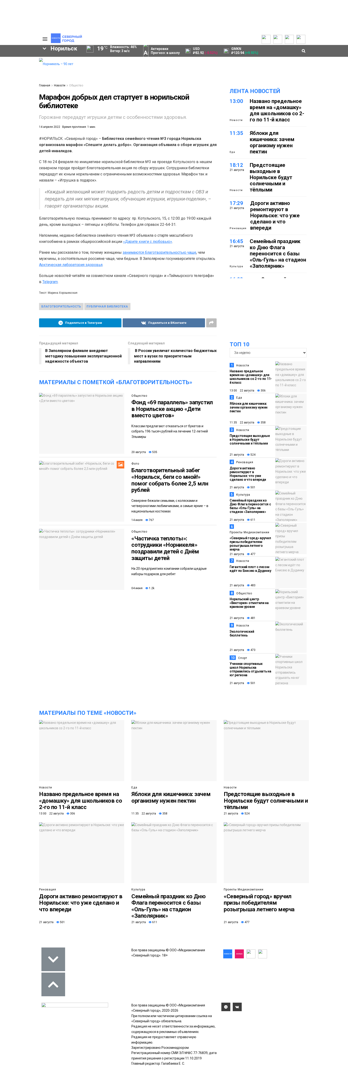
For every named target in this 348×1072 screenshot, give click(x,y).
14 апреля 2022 (49, 127)
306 (263, 390)
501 (252, 487)
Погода (10, 92)
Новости (59, 85)
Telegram (50, 282)
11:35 (236, 133)
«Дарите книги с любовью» (147, 241)
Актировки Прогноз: (165, 51)
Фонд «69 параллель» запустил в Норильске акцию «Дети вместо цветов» (172, 409)
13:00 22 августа (242, 390)
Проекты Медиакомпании (249, 532)
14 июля (137, 520)
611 (252, 519)
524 (252, 454)
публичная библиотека (107, 306)
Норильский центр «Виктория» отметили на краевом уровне (249, 603)
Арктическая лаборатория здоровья (71, 264)
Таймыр (15, 128)
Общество (76, 85)
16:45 (236, 241)
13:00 (236, 101)
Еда (232, 152)
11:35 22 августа (242, 422)
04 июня (137, 588)
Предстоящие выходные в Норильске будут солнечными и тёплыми (271, 177)
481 (252, 618)
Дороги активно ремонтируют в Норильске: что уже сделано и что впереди (275, 215)
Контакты (12, 71)
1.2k (151, 588)
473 (252, 650)
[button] (20, 97)
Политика (12, 76)
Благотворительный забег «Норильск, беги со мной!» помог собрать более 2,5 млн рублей (169, 480)
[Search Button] (27, 174)
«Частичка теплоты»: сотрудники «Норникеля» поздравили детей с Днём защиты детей (165, 548)
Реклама (12, 66)
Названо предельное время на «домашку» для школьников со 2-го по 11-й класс (277, 110)
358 (263, 422)
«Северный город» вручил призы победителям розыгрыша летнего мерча (250, 543)
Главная (44, 85)
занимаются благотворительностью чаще (159, 252)
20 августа (138, 452)
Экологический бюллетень (242, 633)
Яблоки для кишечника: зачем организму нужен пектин (272, 142)
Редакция (13, 61)
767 (151, 520)
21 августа (237, 454)
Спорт (242, 658)
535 (154, 452)
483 (252, 585)
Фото (135, 463)
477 (252, 554)
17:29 (236, 203)
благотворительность (61, 306)
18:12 (236, 165)
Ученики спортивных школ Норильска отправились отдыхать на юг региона (250, 669)
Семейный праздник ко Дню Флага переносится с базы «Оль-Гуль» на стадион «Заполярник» (278, 253)
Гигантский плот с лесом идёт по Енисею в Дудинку (250, 569)
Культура (236, 266)
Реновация (238, 228)
